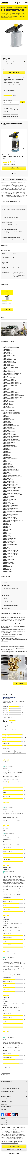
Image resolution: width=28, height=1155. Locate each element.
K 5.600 (6, 523)
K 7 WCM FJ (7, 403)
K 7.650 (6, 565)
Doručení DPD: (7, 77)
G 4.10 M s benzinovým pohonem (12, 412)
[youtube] (9, 1114)
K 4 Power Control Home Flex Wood (12, 487)
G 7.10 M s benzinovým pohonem (12, 413)
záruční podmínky (14, 617)
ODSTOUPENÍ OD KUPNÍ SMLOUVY (11, 1088)
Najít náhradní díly (20, 683)
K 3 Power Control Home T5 (10, 362)
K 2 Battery (7, 349)
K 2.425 (6, 454)
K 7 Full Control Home (9, 541)
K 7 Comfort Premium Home (10, 398)
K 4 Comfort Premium (9, 365)
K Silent (9, 407)
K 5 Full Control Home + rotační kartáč (13, 511)
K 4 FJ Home (7, 370)
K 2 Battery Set (7, 350)
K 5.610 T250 (7, 526)
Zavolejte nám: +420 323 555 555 (10, 116)
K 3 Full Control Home (9, 467)
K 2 (5, 415)
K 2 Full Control (8, 427)
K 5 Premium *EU (8, 515)
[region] (14, 1140)
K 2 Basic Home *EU (9, 419)
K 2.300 (6, 451)
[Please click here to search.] (22, 102)
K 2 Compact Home (8, 424)
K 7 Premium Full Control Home (11, 551)
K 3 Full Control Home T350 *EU (11, 470)
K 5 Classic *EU (7, 500)
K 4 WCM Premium (8, 497)
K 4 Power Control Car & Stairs (11, 484)
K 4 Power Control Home (10, 485)
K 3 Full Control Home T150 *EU (11, 469)
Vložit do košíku (14, 72)
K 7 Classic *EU (7, 533)
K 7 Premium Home (10, 560)
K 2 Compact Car (8, 422)
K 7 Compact (7, 535)
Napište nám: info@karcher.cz (10, 112)
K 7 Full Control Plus (9, 542)
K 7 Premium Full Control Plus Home (12, 554)
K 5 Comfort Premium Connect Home (13, 383)
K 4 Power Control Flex (9, 371)
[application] (14, 329)
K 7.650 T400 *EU (8, 566)
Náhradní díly (21, 651)
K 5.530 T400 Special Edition (11, 521)
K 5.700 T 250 (7, 529)
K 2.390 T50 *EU (8, 452)
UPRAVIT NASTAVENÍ (14, 1153)
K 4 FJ (5, 368)
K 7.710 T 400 (7, 569)
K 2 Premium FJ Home (9, 355)
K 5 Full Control (8, 506)
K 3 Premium (7, 364)
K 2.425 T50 (7, 455)
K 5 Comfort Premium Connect (11, 382)
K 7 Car (6, 532)
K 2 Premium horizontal (9, 442)
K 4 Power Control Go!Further (11, 374)
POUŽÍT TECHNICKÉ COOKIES (14, 1149)
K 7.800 (8, 571)
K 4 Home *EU (7, 478)
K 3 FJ (5, 356)
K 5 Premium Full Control (10, 517)
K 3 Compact (7, 463)
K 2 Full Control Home (9, 428)
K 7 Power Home (8, 548)
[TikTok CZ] (16, 1114)
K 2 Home (6, 430)
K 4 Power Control (8, 479)
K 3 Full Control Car (8, 466)
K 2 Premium (7, 352)
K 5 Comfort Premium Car (10, 380)
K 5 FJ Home (7, 388)
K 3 (5, 460)
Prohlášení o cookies (12, 1141)
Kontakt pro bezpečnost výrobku (10, 114)
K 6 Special (6, 389)
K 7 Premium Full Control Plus (11, 553)
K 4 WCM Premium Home (10, 499)
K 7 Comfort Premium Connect (11, 394)
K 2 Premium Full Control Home (11, 436)
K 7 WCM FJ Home (8, 404)
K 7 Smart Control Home (10, 563)
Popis (4, 179)
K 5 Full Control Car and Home (11, 508)
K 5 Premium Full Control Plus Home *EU (13, 520)
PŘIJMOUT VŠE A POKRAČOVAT (14, 1146)
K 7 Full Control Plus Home (10, 544)
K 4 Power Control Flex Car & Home (12, 373)
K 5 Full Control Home (9, 509)
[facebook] (2, 1114)
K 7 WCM (6, 400)
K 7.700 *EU (7, 568)
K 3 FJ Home (7, 358)
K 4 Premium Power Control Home (12, 493)
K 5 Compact (7, 502)
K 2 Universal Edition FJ (9, 445)
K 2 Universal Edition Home (10, 446)
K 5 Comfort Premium (9, 379)
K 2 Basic (6, 416)
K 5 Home (6, 512)
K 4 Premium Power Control (10, 491)
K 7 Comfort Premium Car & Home (12, 392)
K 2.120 (6, 448)
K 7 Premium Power (9, 556)
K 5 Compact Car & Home (10, 503)
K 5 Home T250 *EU (11, 505)
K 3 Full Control (8, 464)
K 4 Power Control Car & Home (11, 482)
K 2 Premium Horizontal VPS (11, 439)
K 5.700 (6, 527)
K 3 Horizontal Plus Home (10, 359)
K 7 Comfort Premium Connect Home (13, 397)
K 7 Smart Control (8, 562)
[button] (5, 32)
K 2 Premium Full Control (10, 434)
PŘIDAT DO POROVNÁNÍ (9, 90)
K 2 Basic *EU (7, 418)
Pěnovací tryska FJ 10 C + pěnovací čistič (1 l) (12, 156)
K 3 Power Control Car (9, 361)
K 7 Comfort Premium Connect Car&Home (14, 395)
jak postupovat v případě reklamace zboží (12, 648)
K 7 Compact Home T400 (10, 538)
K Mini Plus (6, 406)
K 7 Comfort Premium (9, 391)
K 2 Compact (7, 421)
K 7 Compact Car (8, 536)
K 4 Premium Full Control (10, 488)
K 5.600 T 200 (7, 524)
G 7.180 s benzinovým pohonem (11, 347)
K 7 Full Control (8, 539)
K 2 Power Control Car (9, 431)
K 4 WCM (6, 376)
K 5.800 (8, 530)
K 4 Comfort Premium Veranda (11, 367)
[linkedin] (13, 1114)
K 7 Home (6, 545)
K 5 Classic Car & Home (9, 377)
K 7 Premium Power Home (10, 557)
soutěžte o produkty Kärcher (18, 85)
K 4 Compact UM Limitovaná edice (12, 475)
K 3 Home (6, 472)
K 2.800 (8, 457)
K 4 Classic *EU (7, 473)
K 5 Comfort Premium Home (10, 385)
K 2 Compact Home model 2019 (11, 425)
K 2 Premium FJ (7, 353)
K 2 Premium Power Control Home (12, 440)
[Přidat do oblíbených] (4, 25)
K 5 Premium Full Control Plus (11, 518)
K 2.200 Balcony (8, 449)
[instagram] (6, 1114)
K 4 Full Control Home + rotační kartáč (13, 476)
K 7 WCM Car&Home (9, 401)
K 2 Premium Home (8, 437)
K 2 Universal (7, 443)
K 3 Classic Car (7, 461)
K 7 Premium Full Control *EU (11, 550)
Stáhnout (7, 309)
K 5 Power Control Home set (11, 514)
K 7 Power (6, 547)
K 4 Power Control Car (9, 481)
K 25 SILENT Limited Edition (11, 458)
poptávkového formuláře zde (8, 636)
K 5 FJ (5, 386)
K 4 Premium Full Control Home (11, 490)
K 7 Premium (9, 559)
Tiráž (16, 1143)
